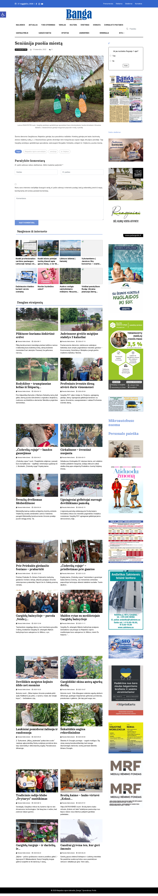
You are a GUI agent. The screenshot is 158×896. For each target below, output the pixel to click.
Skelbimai (128, 4)
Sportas (65, 33)
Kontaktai (138, 4)
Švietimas (85, 25)
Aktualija (33, 25)
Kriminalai (104, 33)
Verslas (62, 25)
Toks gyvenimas (48, 25)
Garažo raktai (45, 33)
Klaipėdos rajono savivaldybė (35, 151)
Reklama (119, 4)
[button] (3, 15)
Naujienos (20, 25)
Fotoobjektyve (21, 49)
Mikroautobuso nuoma (121, 422)
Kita (121, 33)
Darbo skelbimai (114, 132)
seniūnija (53, 151)
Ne (113, 61)
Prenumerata (108, 4)
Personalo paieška (123, 433)
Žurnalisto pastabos (113, 25)
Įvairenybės (84, 33)
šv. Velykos (65, 151)
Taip (114, 56)
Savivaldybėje (22, 33)
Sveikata (97, 25)
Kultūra (73, 25)
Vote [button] (126, 66)
